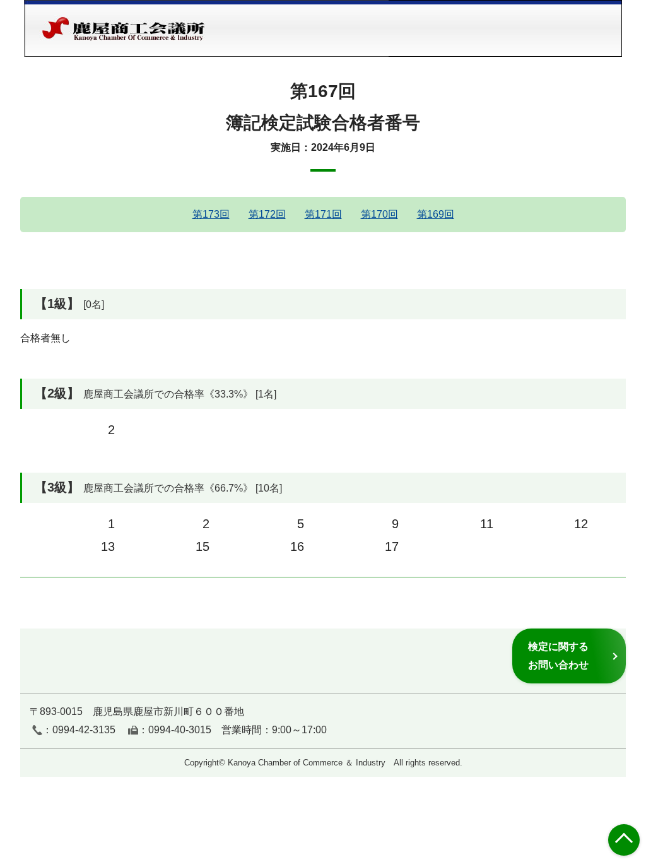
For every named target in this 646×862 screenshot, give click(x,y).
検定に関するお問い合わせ (558, 655)
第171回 (323, 214)
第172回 (267, 214)
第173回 (211, 214)
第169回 (435, 214)
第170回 (379, 214)
